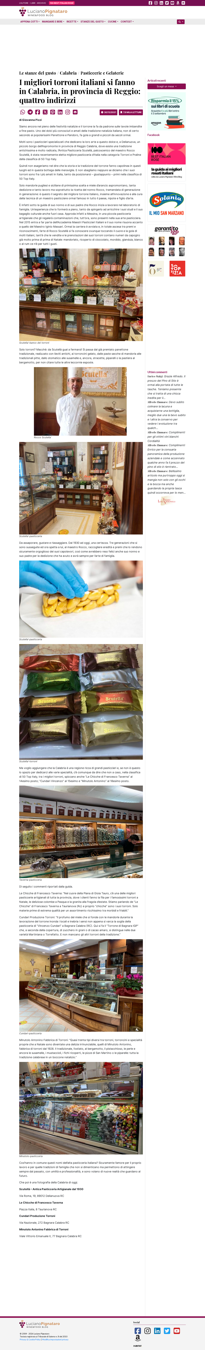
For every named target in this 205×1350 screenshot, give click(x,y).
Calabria (68, 73)
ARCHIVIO (41, 3)
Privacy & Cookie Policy (30, 1339)
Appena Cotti (29, 21)
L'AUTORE (23, 3)
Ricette (71, 21)
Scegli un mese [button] (166, 86)
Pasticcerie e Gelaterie (102, 73)
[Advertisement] (102, 47)
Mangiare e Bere (52, 21)
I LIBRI (32, 3)
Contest (126, 21)
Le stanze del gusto (37, 73)
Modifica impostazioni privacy (55, 1339)
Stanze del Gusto (92, 21)
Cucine (112, 21)
